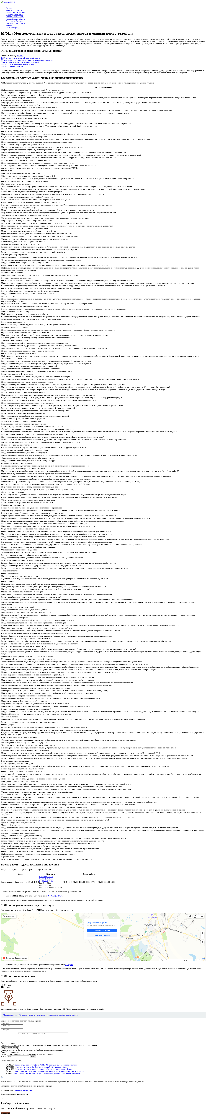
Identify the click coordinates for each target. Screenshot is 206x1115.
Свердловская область (15, 17)
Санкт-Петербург (13, 27)
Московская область (14, 10)
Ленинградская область (15, 12)
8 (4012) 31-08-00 (46, 879)
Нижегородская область (15, 23)
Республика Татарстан (15, 21)
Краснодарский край (14, 15)
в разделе (69, 965)
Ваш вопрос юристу (9, 1043)
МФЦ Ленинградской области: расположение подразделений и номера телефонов (47, 1073)
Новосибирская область (15, 19)
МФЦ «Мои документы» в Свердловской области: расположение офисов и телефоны (49, 1071)
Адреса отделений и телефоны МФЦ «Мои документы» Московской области (46, 1065)
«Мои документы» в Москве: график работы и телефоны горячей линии (44, 1069)
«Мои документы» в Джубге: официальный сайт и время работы (41, 1067)
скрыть (20, 56)
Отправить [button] (5, 1113)
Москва (9, 25)
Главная (9, 8)
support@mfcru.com (23, 1090)
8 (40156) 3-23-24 (46, 877)
